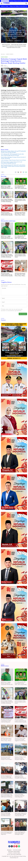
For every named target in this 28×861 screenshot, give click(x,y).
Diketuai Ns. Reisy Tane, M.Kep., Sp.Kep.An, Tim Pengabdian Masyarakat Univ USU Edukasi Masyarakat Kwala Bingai (14, 34)
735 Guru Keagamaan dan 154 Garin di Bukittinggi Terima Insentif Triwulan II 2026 (7, 777)
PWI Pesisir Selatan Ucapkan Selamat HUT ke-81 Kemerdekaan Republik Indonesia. (11, 162)
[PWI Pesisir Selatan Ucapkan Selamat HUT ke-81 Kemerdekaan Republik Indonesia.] (7, 207)
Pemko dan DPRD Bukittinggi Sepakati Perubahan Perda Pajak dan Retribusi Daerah (21, 777)
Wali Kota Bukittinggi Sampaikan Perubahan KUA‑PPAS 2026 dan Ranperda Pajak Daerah (6, 814)
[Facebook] (9, 846)
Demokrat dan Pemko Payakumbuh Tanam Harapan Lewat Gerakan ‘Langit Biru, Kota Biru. (6, 758)
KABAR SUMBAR (4, 57)
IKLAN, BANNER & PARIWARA (14, 854)
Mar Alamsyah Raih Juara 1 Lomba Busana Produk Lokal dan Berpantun (6, 720)
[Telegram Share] (23, 172)
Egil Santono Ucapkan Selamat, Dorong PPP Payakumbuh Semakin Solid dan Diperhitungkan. (13, 152)
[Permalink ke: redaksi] (2, 65)
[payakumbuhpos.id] (6, 3)
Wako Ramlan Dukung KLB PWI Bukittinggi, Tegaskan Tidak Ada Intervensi (21, 814)
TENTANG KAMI (17, 850)
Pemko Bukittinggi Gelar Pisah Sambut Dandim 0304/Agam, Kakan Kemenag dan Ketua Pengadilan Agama (20, 833)
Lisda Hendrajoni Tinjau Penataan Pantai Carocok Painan (13, 160)
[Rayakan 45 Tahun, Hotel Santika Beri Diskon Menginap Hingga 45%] (21, 750)
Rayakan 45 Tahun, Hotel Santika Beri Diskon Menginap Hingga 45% (20, 758)
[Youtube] (17, 846)
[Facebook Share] (16, 172)
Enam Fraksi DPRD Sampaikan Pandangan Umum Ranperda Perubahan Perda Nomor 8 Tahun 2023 (20, 796)
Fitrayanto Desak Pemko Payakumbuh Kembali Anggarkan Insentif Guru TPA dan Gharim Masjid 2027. (20, 739)
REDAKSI (9, 850)
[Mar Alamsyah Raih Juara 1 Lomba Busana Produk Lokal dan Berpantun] (7, 712)
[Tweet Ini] (18, 172)
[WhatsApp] (19, 846)
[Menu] (2, 3)
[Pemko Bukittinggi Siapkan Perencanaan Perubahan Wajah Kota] (7, 825)
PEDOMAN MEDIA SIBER (14, 851)
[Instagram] (14, 846)
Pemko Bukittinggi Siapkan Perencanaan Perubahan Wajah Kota (7, 833)
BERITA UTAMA (14, 27)
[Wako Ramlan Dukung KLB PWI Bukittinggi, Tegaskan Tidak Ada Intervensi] (21, 806)
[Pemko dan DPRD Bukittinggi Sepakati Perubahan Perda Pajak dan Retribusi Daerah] (21, 768)
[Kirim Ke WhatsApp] (26, 172)
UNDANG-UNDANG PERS (14, 853)
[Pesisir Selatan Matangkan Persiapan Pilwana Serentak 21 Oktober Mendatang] (7, 194)
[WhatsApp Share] (1, 425)
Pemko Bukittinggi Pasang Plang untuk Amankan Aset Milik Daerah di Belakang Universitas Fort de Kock (6, 796)
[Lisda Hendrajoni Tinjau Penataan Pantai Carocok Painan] (21, 194)
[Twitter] (12, 846)
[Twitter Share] (1, 431)
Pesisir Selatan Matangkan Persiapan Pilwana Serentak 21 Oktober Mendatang (13, 158)
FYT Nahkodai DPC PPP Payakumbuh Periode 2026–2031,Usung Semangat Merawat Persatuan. (12, 155)
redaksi (5, 65)
